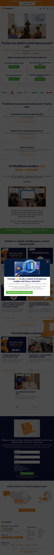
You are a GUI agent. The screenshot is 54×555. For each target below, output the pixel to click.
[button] (47, 261)
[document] (27, 277)
